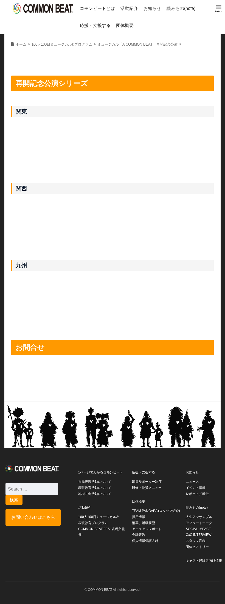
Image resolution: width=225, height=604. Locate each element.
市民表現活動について (94, 482)
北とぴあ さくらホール (92, 126)
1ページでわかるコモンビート (100, 472)
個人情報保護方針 (145, 541)
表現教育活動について (94, 488)
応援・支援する (95, 25)
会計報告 (138, 535)
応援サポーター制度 (147, 482)
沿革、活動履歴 (143, 523)
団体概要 (125, 25)
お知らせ (152, 8)
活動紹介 (129, 8)
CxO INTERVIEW (198, 535)
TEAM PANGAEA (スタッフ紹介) (156, 511)
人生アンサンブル (199, 517)
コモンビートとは (97, 8)
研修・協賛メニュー (147, 488)
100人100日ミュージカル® (98, 517)
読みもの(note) (181, 8)
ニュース (192, 482)
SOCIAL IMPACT (198, 529)
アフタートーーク (199, 523)
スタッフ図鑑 (196, 541)
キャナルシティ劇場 (88, 280)
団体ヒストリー (197, 547)
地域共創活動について (94, 494)
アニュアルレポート (147, 529)
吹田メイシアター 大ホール (97, 203)
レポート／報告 (197, 494)
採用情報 (138, 517)
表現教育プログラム (93, 523)
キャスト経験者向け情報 (204, 561)
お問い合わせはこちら (33, 517)
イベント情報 (196, 488)
